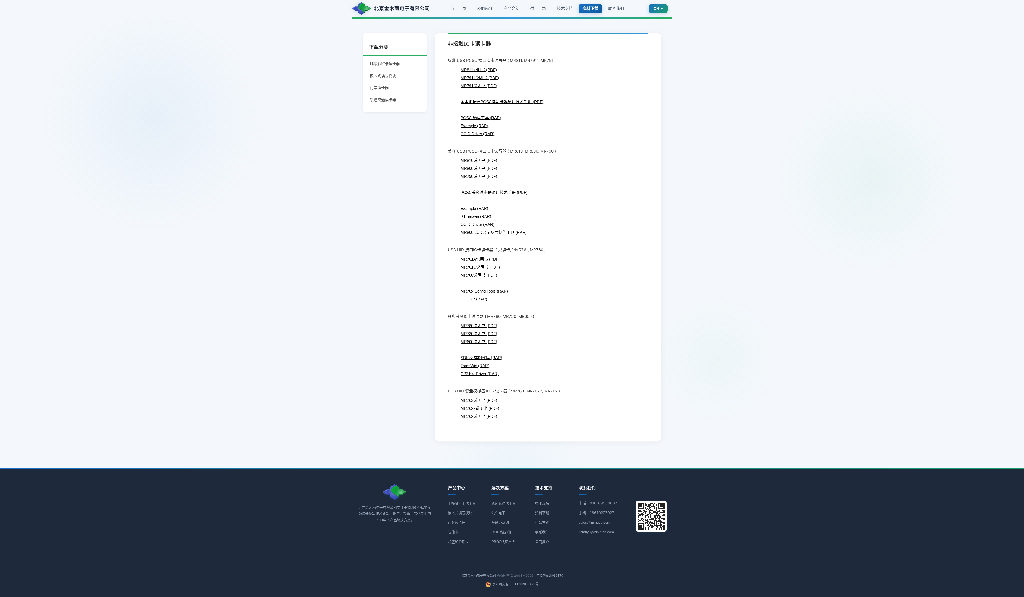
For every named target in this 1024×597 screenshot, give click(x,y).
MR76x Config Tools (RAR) (484, 291)
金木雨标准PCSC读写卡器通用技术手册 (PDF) (502, 101)
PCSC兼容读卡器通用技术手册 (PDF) (494, 192)
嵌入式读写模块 (383, 76)
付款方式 (542, 522)
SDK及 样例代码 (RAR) (481, 357)
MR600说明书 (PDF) (479, 341)
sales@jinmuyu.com (594, 522)
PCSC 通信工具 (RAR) (481, 117)
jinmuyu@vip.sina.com (596, 532)
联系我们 (616, 8)
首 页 (458, 8)
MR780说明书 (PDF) (479, 325)
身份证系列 (500, 522)
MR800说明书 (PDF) (479, 168)
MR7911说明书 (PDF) (480, 77)
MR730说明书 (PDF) (479, 333)
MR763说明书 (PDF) (479, 400)
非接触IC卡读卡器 (462, 503)
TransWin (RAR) (475, 365)
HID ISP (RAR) (474, 299)
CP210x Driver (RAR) (480, 373)
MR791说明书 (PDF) (479, 85)
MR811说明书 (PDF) (479, 69)
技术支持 (565, 8)
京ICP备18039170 (550, 576)
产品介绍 (511, 8)
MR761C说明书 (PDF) (480, 267)
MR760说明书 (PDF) (479, 275)
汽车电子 (498, 513)
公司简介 (485, 8)
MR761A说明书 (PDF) (480, 259)
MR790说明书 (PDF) (479, 176)
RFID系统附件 (502, 532)
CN (656, 8)
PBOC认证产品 (503, 542)
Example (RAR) (474, 125)
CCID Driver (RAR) (477, 133)
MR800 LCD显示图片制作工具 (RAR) (494, 232)
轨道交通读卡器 (383, 100)
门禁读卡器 (379, 88)
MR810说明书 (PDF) (479, 160)
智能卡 (453, 532)
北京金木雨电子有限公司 (478, 576)
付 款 (538, 8)
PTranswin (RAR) (476, 216)
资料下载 (542, 513)
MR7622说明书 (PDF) (480, 408)
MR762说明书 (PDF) (479, 416)
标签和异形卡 (458, 542)
